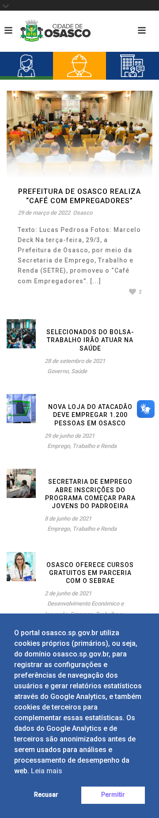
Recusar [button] (46, 795)
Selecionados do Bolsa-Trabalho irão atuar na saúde (90, 339)
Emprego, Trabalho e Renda (82, 446)
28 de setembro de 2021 (75, 361)
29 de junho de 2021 (70, 435)
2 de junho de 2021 (68, 593)
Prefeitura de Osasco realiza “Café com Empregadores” (79, 196)
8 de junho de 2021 (68, 518)
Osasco (82, 212)
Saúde (79, 371)
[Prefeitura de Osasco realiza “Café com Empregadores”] (79, 134)
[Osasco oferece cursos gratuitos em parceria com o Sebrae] (21, 565)
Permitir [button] (113, 795)
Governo (57, 371)
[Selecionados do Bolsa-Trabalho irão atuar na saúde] (21, 333)
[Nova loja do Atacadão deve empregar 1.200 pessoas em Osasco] (21, 408)
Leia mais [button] (46, 771)
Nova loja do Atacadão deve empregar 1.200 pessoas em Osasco (90, 414)
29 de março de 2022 (44, 212)
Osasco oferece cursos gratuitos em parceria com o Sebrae (90, 572)
